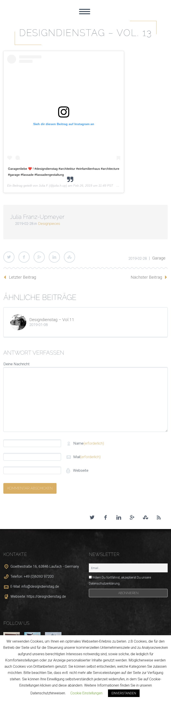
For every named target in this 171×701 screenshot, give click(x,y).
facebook (105, 517)
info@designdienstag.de (40, 586)
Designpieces (49, 223)
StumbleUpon (69, 257)
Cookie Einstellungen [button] (86, 693)
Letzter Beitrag (22, 277)
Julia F (43, 185)
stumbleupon (145, 517)
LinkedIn (54, 257)
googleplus (132, 517)
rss (158, 517)
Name (88, 443)
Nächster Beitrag (146, 277)
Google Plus (39, 257)
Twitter (8, 257)
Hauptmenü (84, 11)
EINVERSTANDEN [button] (124, 693)
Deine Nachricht (16, 364)
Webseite (80, 470)
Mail (87, 457)
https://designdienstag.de (46, 596)
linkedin (118, 517)
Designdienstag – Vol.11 (51, 319)
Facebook (24, 257)
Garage (158, 258)
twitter (92, 517)
